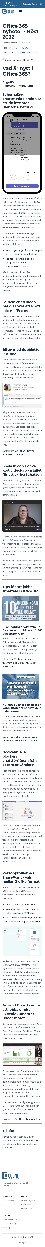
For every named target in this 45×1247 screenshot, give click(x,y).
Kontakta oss (26, 1208)
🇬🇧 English (22, 1242)
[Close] (41, 4)
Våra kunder (26, 1204)
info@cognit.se (8, 1227)
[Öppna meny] (20, 11)
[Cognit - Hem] (8, 11)
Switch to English (30, 4)
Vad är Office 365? (9, 1204)
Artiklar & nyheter (28, 1200)
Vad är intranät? (8, 1200)
